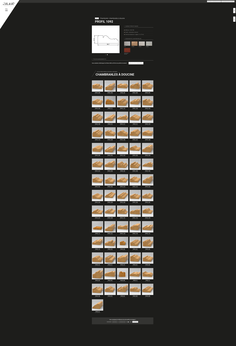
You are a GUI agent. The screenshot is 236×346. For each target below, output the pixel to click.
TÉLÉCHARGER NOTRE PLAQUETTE (228, 1)
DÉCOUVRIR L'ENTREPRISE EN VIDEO (214, 1)
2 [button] (107, 54)
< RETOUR (96, 18)
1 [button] (105, 54)
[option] (106, 39)
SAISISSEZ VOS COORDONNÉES (136, 63)
